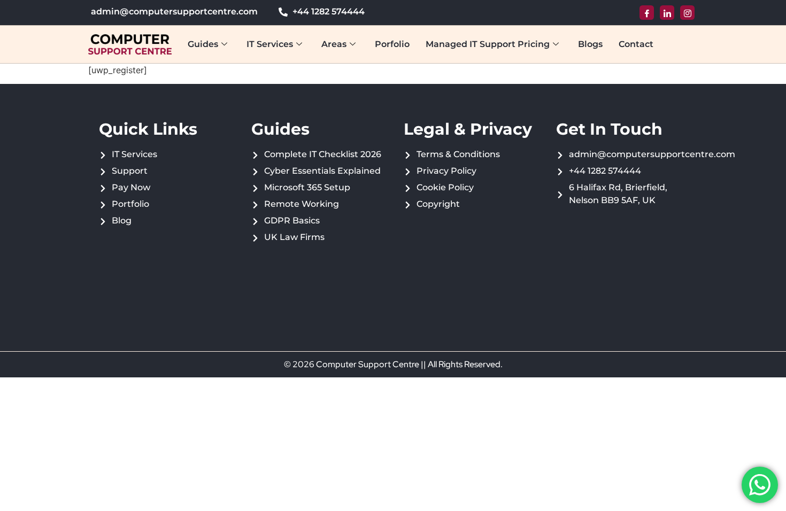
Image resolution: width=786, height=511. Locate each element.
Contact (636, 44)
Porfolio (392, 44)
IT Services (269, 44)
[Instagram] (687, 12)
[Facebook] (646, 12)
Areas (333, 44)
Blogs (590, 44)
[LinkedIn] (667, 12)
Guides (203, 44)
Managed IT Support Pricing (488, 44)
